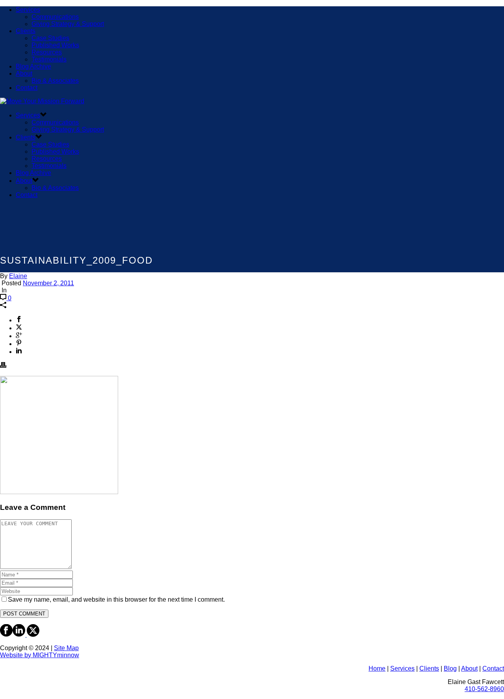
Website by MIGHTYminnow (39, 655)
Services (28, 9)
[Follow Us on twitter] (32, 634)
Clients (25, 31)
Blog (450, 668)
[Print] (3, 366)
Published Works (55, 45)
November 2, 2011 (48, 283)
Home (377, 668)
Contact (26, 87)
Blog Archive (33, 66)
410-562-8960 (484, 689)
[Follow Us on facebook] (6, 634)
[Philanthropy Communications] (42, 101)
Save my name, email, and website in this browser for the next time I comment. (116, 599)
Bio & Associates (55, 80)
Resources (47, 52)
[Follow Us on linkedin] (19, 634)
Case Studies (50, 38)
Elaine (18, 276)
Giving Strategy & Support (68, 23)
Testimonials (49, 59)
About (24, 73)
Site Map (66, 648)
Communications (55, 16)
